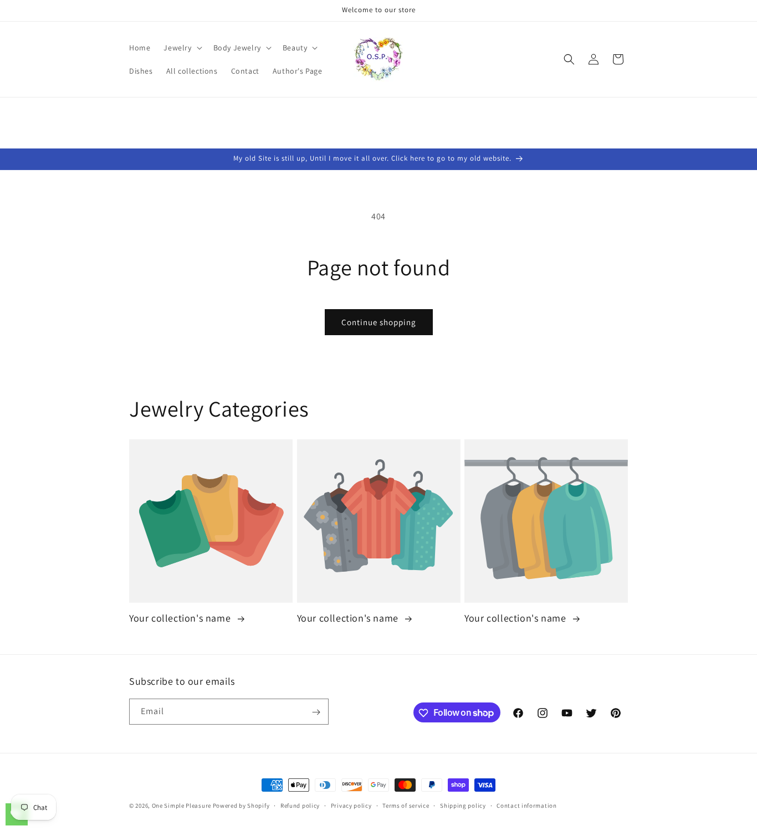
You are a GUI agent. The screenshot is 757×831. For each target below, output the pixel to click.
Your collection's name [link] (181, 618)
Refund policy (300, 805)
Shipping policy (463, 805)
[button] (181, 47)
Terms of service (405, 805)
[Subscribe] (316, 712)
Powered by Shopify (241, 805)
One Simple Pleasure (181, 805)
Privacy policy (351, 805)
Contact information (526, 805)
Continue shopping (378, 322)
